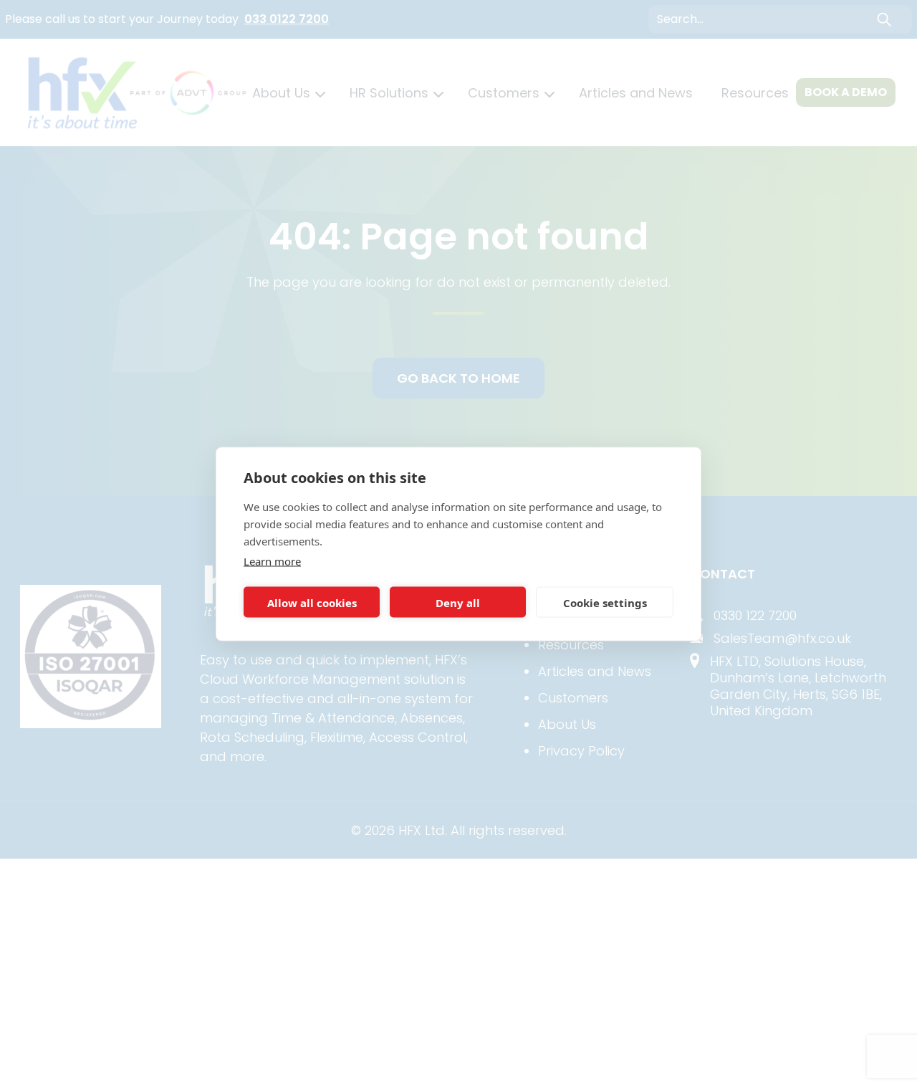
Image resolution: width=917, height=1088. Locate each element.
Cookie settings (605, 602)
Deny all (458, 602)
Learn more (272, 561)
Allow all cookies (312, 602)
